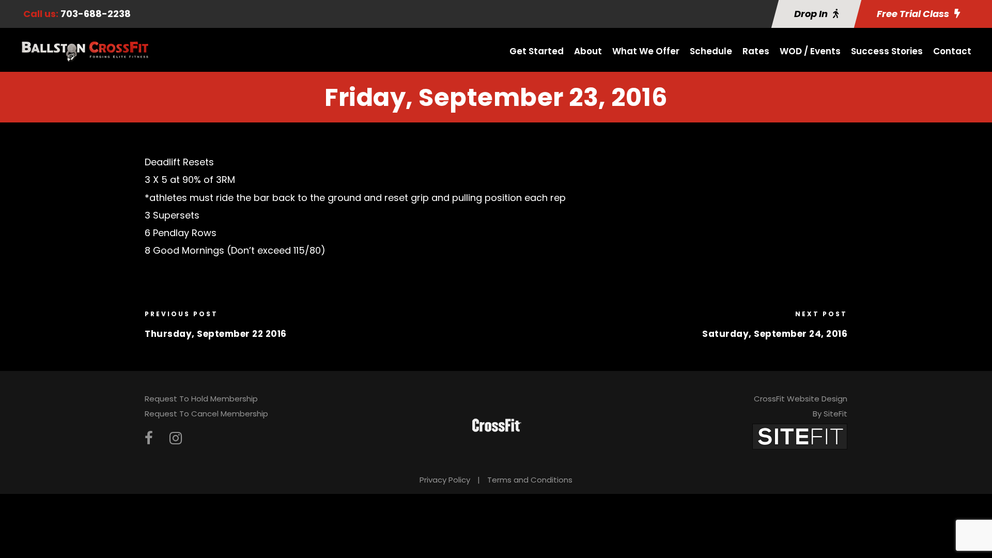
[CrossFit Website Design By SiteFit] (799, 435)
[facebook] (149, 438)
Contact (952, 51)
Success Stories (887, 51)
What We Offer (645, 51)
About (588, 51)
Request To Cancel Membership (206, 413)
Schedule (711, 51)
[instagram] (175, 438)
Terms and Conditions (529, 479)
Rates (755, 51)
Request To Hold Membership (201, 398)
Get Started (536, 51)
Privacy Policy (445, 479)
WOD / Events (810, 51)
